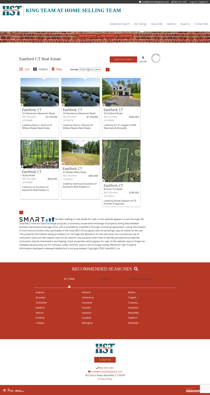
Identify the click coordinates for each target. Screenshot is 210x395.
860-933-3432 (180, 1)
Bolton (131, 292)
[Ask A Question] (43, 80)
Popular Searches (141, 279)
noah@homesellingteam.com (155, 1)
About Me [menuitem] (157, 24)
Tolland (40, 322)
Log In (193, 1)
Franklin (86, 307)
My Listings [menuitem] (140, 24)
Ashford (86, 292)
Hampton (133, 307)
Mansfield (133, 312)
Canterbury (88, 297)
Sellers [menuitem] (171, 24)
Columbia (87, 302)
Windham (133, 322)
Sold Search (124, 35)
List (27, 69)
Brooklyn (41, 297)
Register (203, 1)
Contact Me (105, 359)
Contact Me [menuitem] (201, 24)
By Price (105, 279)
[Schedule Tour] (36, 80)
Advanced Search (86, 35)
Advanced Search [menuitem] (120, 24)
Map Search (106, 35)
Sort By (74, 69)
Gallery (43, 69)
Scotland (86, 317)
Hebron (40, 312)
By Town (69, 279)
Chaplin (132, 297)
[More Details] (49, 80)
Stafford (132, 317)
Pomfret (40, 317)
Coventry (133, 302)
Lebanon (86, 312)
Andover (40, 292)
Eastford (40, 307)
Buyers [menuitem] (185, 24)
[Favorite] (30, 80)
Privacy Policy (105, 378)
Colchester (41, 302)
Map (59, 69)
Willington (87, 322)
